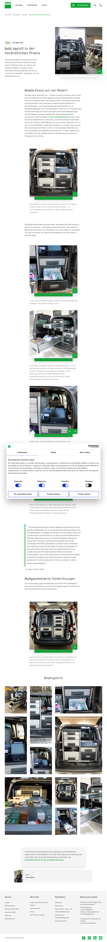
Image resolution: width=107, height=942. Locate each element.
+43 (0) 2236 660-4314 (92, 912)
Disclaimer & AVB (60, 921)
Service (44, 5)
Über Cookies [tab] (85, 452)
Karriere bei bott (35, 908)
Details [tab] (53, 452)
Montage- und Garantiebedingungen (62, 916)
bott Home (8, 15)
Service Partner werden (37, 915)
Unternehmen (32, 5)
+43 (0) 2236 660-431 (86, 910)
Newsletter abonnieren (12, 909)
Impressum (58, 902)
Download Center (10, 912)
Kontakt (7, 902)
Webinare (8, 915)
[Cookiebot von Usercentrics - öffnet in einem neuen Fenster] (90, 446)
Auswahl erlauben (53, 494)
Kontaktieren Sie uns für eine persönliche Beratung (44, 860)
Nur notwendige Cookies (23, 494)
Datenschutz (59, 906)
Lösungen (18, 5)
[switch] (42, 485)
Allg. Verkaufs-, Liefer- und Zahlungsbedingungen (63, 910)
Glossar (32, 912)
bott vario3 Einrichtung (59, 117)
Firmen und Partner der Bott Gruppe (39, 904)
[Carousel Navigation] (72, 431)
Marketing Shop (10, 906)
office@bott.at (89, 914)
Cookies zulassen (84, 494)
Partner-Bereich (10, 919)
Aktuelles (24, 15)
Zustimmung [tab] (22, 452)
